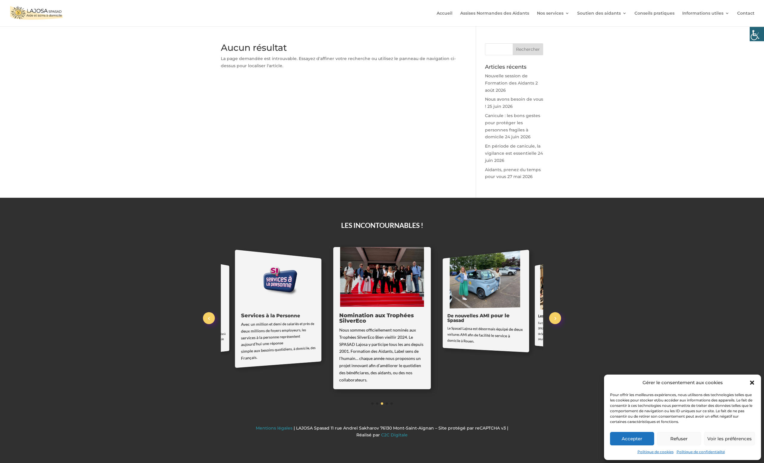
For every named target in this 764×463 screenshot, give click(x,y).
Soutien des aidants (599, 13)
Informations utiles (702, 13)
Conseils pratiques (654, 13)
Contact (745, 13)
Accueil (444, 13)
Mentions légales (275, 428)
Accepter (632, 438)
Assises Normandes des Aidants (494, 13)
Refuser (679, 438)
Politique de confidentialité (701, 452)
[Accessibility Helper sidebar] (757, 34)
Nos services (550, 13)
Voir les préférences (729, 438)
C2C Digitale (394, 435)
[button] (752, 383)
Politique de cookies (655, 452)
